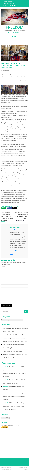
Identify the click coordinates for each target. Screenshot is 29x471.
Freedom (14, 27)
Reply (11, 254)
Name (3, 286)
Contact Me (11, 1)
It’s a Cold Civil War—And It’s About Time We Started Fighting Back (13, 346)
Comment (4, 266)
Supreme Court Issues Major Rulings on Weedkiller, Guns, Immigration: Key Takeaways (14, 396)
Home (5, 1)
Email (3, 292)
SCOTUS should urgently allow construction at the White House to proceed (15, 330)
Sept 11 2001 (6, 5)
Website (3, 298)
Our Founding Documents (9, 3)
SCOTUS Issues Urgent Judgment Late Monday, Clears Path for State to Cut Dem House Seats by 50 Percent (14, 406)
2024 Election (13, 5)
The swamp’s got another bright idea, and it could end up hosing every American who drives (15, 356)
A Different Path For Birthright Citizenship (13, 351)
